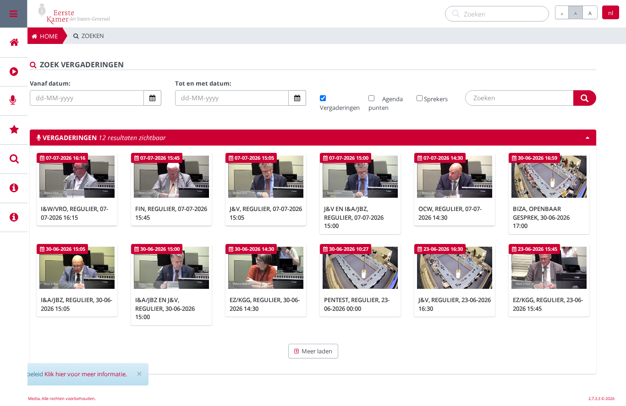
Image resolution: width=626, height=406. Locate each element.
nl (610, 13)
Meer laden (315, 351)
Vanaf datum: (50, 83)
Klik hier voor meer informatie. (85, 374)
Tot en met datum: (203, 83)
